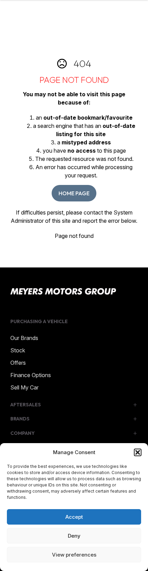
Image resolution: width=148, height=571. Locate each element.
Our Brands (24, 337)
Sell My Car (24, 387)
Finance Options (30, 375)
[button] (137, 452)
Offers (18, 362)
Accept (74, 517)
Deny (74, 535)
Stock (17, 350)
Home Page (74, 193)
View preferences (74, 554)
